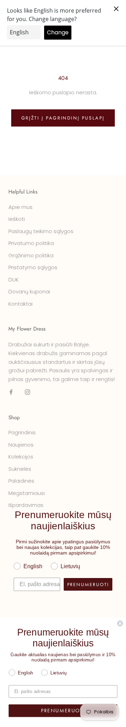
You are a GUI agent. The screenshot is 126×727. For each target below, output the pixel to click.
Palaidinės (21, 480)
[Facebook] (11, 392)
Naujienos (21, 444)
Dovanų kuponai (29, 291)
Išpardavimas (25, 505)
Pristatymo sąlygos (32, 267)
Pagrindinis (22, 432)
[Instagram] (27, 392)
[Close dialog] (120, 623)
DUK (13, 279)
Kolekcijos (20, 456)
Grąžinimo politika (31, 255)
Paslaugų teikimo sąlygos (41, 231)
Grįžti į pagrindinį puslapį (63, 118)
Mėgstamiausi (26, 493)
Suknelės (19, 469)
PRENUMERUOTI (88, 584)
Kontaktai (20, 303)
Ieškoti (16, 219)
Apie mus (20, 207)
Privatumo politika (31, 243)
